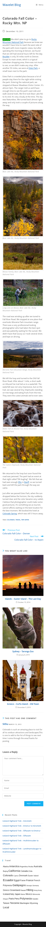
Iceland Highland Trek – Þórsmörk (17, 821)
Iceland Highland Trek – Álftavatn (17, 835)
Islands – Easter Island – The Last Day (23, 598)
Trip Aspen (25, 520)
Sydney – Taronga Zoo (23, 651)
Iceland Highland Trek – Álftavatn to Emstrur (22, 830)
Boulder (6, 56)
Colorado (11, 520)
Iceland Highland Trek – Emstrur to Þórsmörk (22, 826)
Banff (26, 482)
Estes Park (33, 68)
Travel (17, 520)
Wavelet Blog (12, 5)
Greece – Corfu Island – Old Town (23, 704)
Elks (20, 482)
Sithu (5, 724)
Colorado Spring (10, 513)
